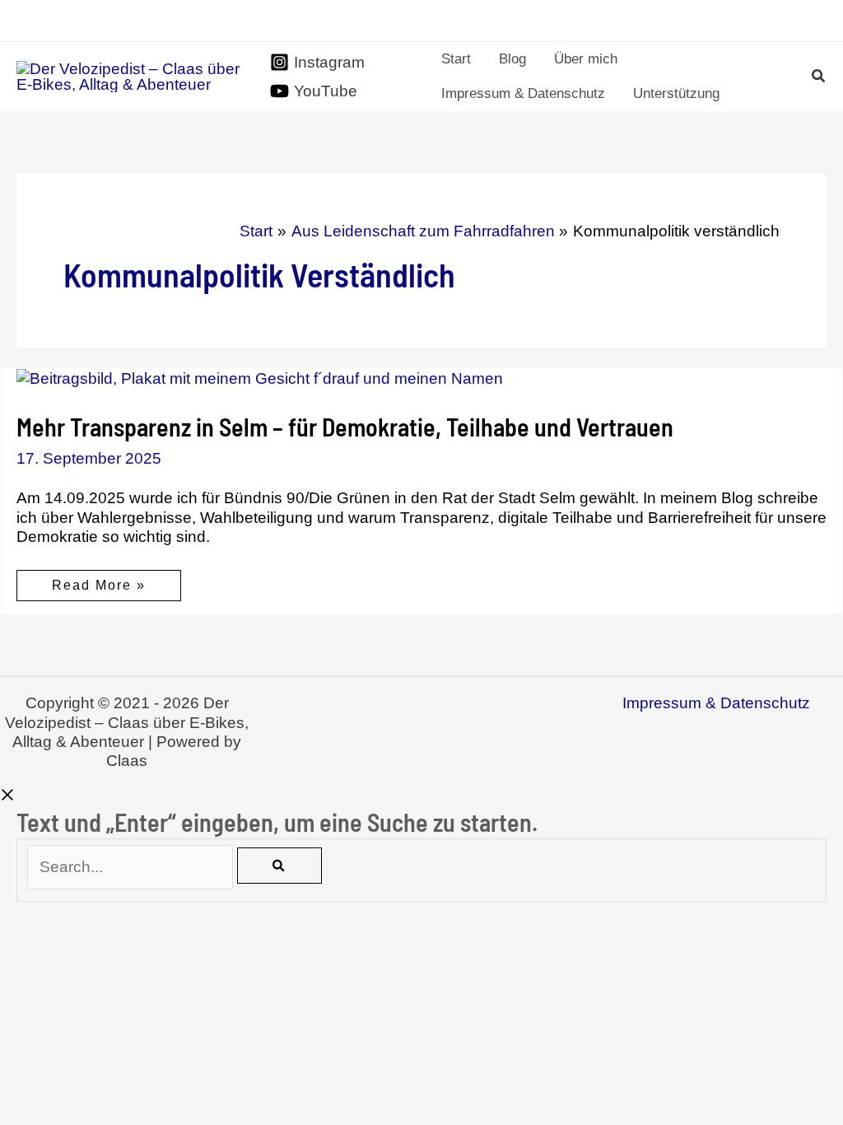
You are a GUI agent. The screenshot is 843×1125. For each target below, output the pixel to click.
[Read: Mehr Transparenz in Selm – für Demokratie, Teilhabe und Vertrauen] (259, 377)
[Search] (279, 865)
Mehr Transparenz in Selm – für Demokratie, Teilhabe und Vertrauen (344, 426)
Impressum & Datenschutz (716, 703)
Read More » (98, 589)
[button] (819, 78)
